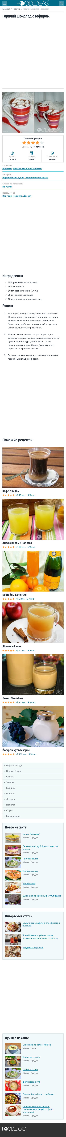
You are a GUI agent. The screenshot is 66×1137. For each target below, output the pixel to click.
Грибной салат (30, 858)
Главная (6, 9)
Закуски (10, 782)
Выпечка (10, 793)
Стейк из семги (30, 871)
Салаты (10, 776)
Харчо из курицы (31, 1057)
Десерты (10, 799)
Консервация (13, 816)
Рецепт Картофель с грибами (38, 1094)
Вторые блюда (13, 771)
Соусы (9, 810)
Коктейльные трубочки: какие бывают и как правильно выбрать (40, 936)
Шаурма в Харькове (33, 947)
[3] (33, 143)
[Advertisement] (33, 54)
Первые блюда (14, 765)
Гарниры (10, 788)
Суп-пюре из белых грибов (37, 1044)
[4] (37, 143)
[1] (24, 143)
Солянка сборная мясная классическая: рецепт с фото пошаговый (38, 1109)
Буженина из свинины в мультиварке (42, 895)
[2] (29, 143)
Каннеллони (29, 883)
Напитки (16, 9)
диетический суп (31, 1081)
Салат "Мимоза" (31, 834)
